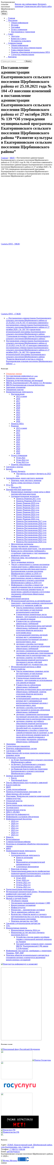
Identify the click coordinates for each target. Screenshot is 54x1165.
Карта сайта (46, 6)
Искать (28, 61)
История (14, 25)
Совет (10, 34)
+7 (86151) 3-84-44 (17, 1149)
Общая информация (19, 23)
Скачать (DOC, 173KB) (11, 314)
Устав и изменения (19, 29)
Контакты (12, 57)
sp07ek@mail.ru (13, 1151)
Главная (11, 18)
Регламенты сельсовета (21, 41)
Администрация (15, 43)
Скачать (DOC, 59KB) (10, 244)
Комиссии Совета (18, 38)
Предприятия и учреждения (23, 32)
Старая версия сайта (32, 6)
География (15, 27)
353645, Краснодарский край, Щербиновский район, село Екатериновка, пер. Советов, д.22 (27, 1146)
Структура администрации (22, 54)
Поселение (12, 20)
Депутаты (15, 36)
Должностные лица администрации (26, 48)
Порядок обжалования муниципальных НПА (30, 52)
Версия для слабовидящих (26, 4)
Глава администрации (20, 50)
